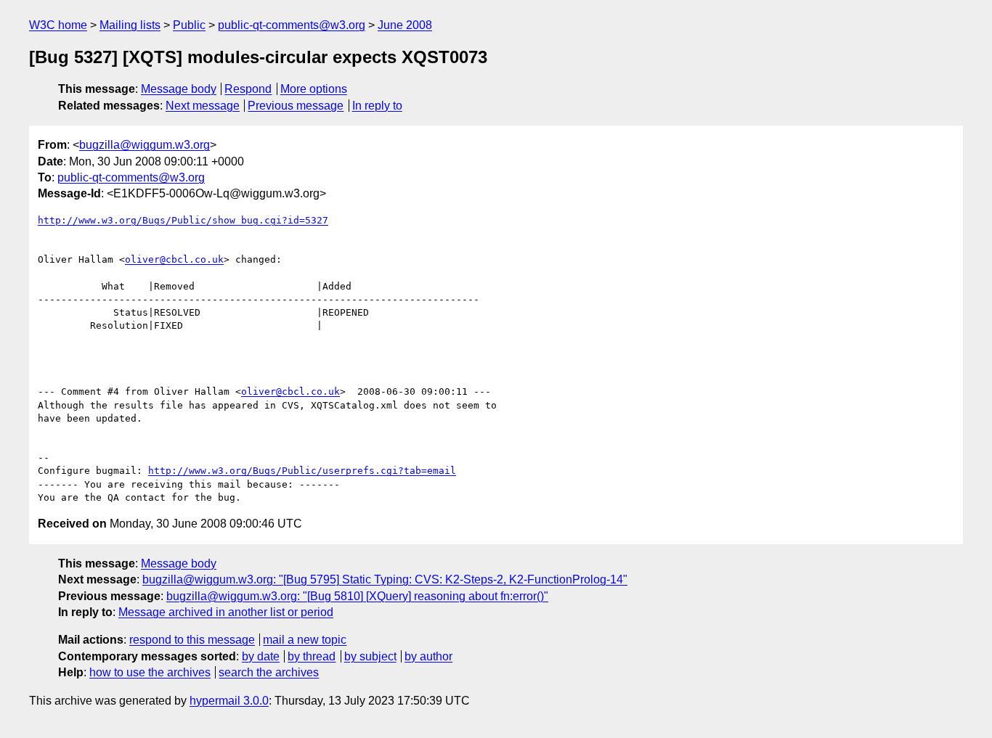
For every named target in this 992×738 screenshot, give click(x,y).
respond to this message (192, 640)
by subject (370, 656)
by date (261, 656)
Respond (248, 89)
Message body (178, 89)
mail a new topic (304, 640)
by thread (312, 656)
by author (428, 656)
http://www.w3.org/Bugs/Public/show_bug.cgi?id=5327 (183, 220)
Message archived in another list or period (225, 612)
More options (313, 89)
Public (189, 25)
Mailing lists (129, 25)
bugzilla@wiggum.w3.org (144, 145)
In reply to (377, 105)
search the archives (269, 672)
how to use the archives (150, 672)
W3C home (58, 25)
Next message (203, 105)
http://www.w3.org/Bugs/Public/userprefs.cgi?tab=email (302, 470)
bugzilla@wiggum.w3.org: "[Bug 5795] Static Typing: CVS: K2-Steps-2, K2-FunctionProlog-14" (384, 579)
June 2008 (405, 25)
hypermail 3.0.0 (229, 700)
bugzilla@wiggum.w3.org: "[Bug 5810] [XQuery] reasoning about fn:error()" (357, 596)
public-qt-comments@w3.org (291, 25)
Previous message (295, 105)
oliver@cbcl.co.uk (174, 259)
